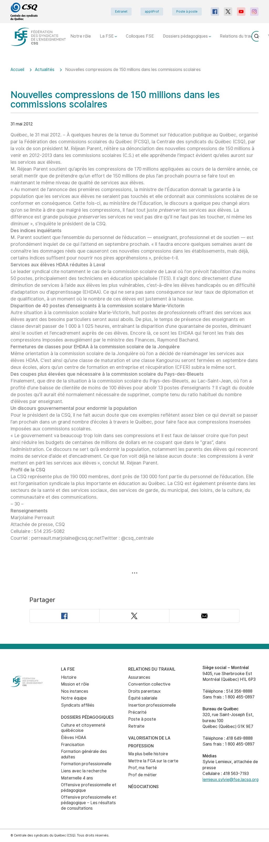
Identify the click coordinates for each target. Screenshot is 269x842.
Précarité (137, 712)
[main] (134, 352)
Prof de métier (142, 774)
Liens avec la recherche (84, 770)
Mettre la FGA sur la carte (153, 760)
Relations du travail (238, 36)
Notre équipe (74, 698)
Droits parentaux (144, 691)
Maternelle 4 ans (77, 777)
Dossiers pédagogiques (186, 36)
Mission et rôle (75, 684)
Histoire (68, 677)
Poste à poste (187, 11)
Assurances (139, 677)
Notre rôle (80, 36)
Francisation (72, 744)
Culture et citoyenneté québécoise (83, 728)
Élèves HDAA (73, 737)
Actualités (44, 69)
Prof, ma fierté (142, 767)
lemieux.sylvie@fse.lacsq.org (230, 779)
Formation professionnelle (86, 763)
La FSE (107, 36)
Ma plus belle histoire (148, 753)
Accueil (17, 69)
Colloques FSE (140, 36)
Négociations (143, 786)
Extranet (121, 11)
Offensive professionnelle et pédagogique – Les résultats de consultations (88, 802)
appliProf (152, 11)
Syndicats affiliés (77, 705)
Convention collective (149, 684)
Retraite (136, 726)
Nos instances (74, 691)
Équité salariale (142, 698)
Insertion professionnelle (152, 705)
